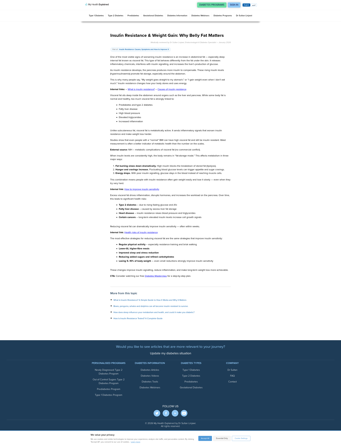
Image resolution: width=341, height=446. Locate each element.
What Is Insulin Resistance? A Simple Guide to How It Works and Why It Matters (149, 300)
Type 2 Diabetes (115, 15)
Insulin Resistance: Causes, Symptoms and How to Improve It (144, 49)
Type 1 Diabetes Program (108, 395)
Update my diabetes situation (170, 353)
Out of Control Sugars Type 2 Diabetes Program (109, 381)
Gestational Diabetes (153, 15)
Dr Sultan (232, 370)
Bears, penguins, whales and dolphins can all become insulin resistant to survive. (150, 306)
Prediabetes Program (108, 389)
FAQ (232, 375)
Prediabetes (133, 15)
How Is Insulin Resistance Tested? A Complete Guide (138, 318)
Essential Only (222, 438)
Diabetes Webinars (200, 15)
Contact (232, 381)
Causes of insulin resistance (172, 89)
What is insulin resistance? (141, 89)
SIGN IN (234, 4)
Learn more (135, 442)
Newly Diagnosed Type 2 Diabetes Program (108, 371)
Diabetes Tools (150, 381)
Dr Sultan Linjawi (244, 15)
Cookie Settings (241, 438)
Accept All (205, 438)
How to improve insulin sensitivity (141, 189)
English (246, 5)
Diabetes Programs (223, 15)
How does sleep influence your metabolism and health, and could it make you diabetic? (153, 312)
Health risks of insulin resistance (141, 232)
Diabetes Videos (150, 375)
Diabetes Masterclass (156, 276)
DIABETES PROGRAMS (211, 4)
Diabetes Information (177, 15)
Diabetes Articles (150, 370)
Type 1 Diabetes (96, 15)
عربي (254, 5)
